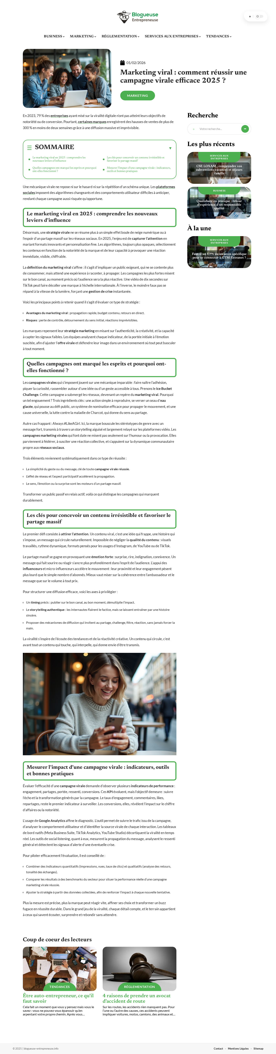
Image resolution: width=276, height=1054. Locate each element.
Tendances (60, 987)
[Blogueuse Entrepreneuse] (138, 16)
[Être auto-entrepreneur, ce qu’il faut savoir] (60, 969)
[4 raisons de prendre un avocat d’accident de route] (139, 969)
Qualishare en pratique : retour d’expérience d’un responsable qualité (219, 205)
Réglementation (139, 987)
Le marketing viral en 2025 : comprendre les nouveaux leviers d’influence (59, 159)
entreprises (59, 116)
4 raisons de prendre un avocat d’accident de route (137, 999)
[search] (250, 16)
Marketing (137, 95)
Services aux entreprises (219, 157)
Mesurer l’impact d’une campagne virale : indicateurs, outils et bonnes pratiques (139, 170)
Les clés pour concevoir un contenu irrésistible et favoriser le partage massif (135, 159)
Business (219, 190)
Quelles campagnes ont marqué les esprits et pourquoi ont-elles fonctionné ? (64, 170)
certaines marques (92, 122)
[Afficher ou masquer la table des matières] (123, 148)
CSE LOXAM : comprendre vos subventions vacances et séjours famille (219, 170)
